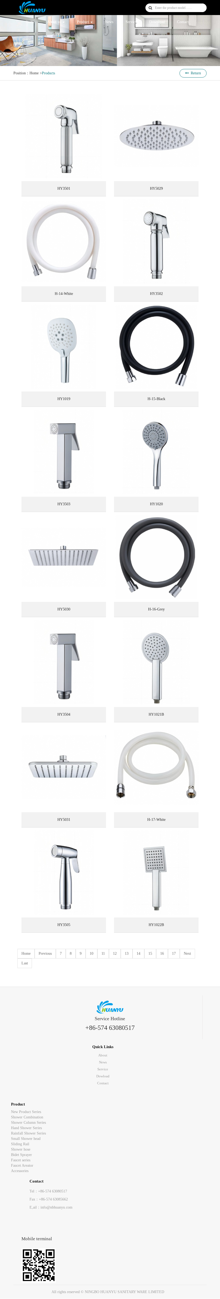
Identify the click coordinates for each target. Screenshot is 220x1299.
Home (30, 22)
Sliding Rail (20, 1144)
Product (83, 22)
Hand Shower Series (26, 1128)
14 (138, 954)
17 (174, 954)
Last (24, 963)
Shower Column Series (28, 1123)
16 (162, 954)
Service (131, 22)
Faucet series (20, 1160)
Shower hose (20, 1149)
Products (48, 73)
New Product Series (26, 1112)
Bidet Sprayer (21, 1155)
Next (187, 954)
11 (103, 954)
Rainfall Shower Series (28, 1133)
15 (150, 954)
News (109, 22)
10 (91, 954)
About (102, 1055)
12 (115, 954)
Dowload (102, 1076)
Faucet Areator (22, 1165)
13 (127, 954)
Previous (45, 954)
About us (54, 22)
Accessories (19, 1171)
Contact (183, 22)
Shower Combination (27, 1117)
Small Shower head (26, 1139)
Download (157, 22)
